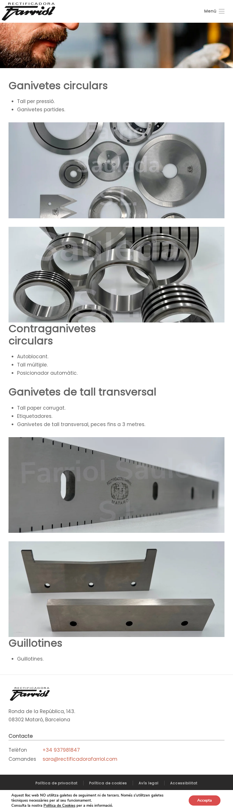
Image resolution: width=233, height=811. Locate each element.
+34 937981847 (61, 750)
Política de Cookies (59, 805)
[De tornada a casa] (28, 11)
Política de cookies (108, 783)
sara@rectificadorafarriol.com (80, 759)
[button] (214, 11)
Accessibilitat (183, 783)
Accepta (204, 800)
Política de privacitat (57, 783)
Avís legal (149, 783)
